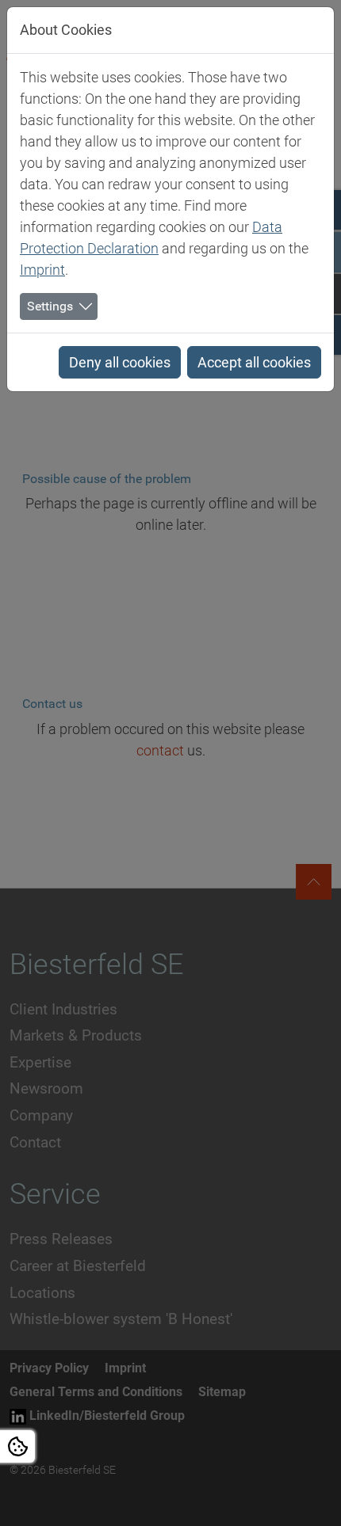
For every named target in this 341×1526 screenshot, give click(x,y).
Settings (50, 306)
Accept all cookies (254, 362)
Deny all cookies (119, 362)
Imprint (42, 269)
